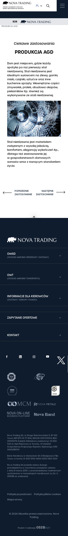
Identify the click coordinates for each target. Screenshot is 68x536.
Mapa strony (14, 499)
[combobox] (38, 5)
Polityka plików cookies (47, 494)
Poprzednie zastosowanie (18, 192)
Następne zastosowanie (49, 192)
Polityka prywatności (19, 494)
